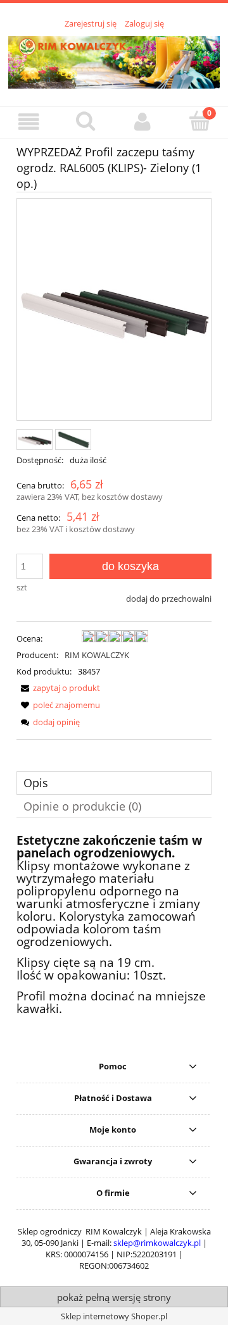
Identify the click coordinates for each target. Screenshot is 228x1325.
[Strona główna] (114, 60)
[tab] (114, 783)
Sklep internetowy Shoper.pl (114, 1316)
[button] (28, 122)
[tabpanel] (114, 925)
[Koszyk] (199, 121)
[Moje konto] (142, 122)
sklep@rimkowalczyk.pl (157, 1242)
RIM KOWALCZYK (97, 655)
